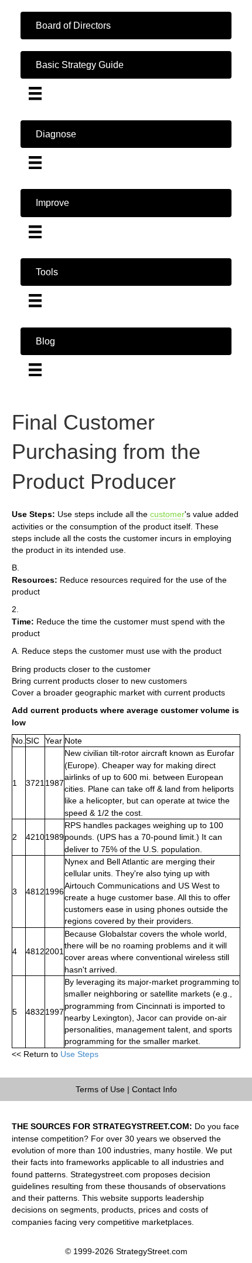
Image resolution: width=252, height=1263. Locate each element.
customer (167, 514)
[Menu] (35, 93)
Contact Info (154, 1089)
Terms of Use (100, 1089)
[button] (126, 25)
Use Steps (79, 1054)
